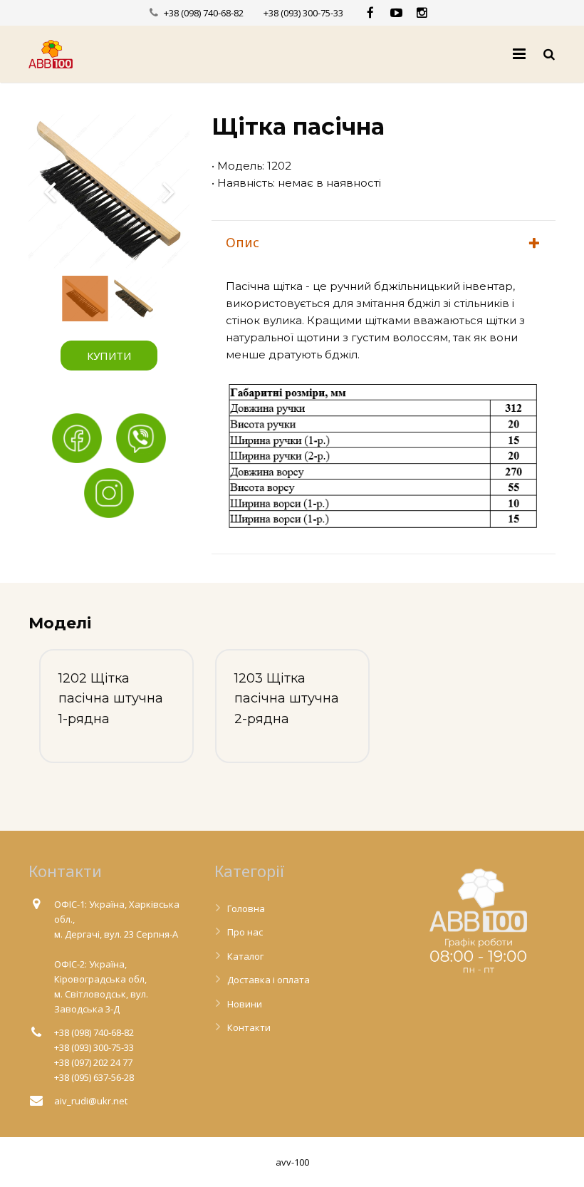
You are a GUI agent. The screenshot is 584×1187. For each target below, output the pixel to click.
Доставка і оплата (268, 979)
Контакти (249, 1027)
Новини (244, 1003)
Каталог (245, 956)
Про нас (245, 932)
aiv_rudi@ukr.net (90, 1100)
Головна (246, 908)
